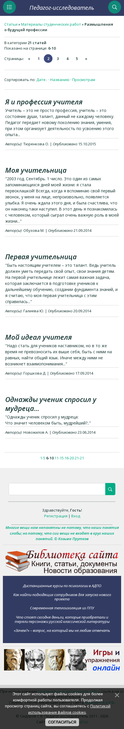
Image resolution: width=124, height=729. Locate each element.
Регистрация (55, 515)
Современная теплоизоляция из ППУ (62, 607)
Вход (75, 515)
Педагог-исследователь (61, 8)
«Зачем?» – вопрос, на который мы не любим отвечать (62, 630)
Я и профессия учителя (43, 101)
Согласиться (62, 722)
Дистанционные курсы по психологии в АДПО (62, 585)
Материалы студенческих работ (51, 24)
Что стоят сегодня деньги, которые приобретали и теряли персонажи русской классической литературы (62, 619)
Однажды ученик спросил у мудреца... (50, 403)
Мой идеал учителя (38, 337)
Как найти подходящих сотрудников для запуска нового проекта (62, 597)
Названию (59, 79)
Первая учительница (41, 256)
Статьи (11, 24)
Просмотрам (83, 79)
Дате (41, 79)
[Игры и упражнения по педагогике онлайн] (62, 669)
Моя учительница (36, 170)
